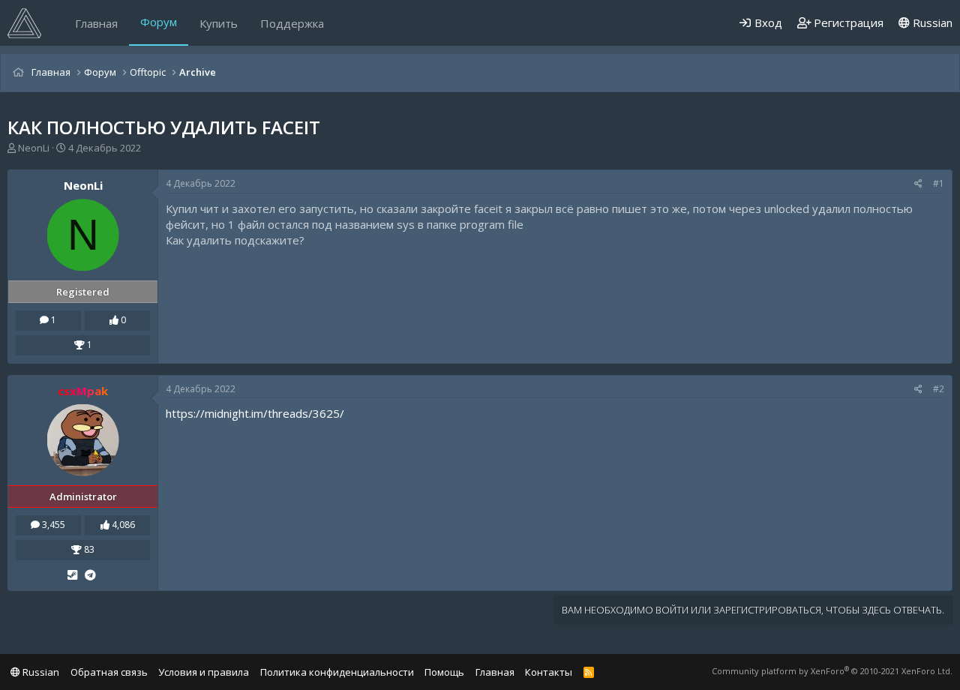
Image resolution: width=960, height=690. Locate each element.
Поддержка (292, 23)
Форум (158, 21)
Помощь (444, 672)
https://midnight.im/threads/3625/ (255, 413)
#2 (938, 388)
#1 (938, 183)
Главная (96, 23)
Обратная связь (109, 672)
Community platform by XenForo (832, 670)
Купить (219, 23)
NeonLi (34, 147)
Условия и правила (203, 672)
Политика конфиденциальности (337, 672)
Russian (931, 22)
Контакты (548, 672)
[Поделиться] (918, 184)
